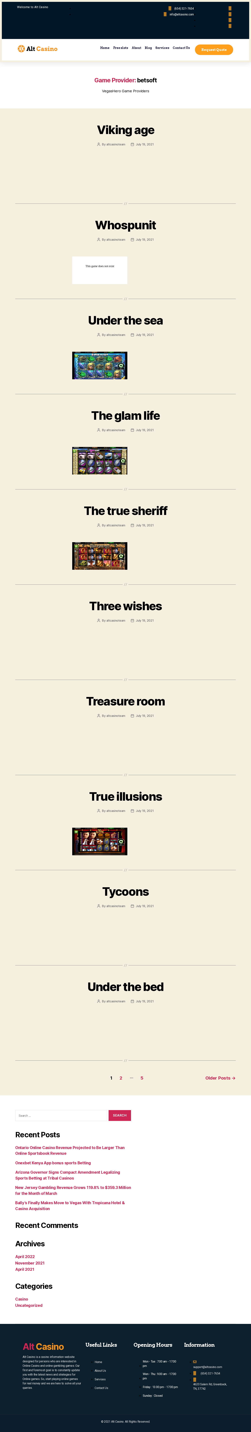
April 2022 (25, 1256)
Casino (21, 1299)
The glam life (125, 415)
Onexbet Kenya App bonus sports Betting (53, 1163)
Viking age (125, 130)
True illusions (125, 796)
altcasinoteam (116, 144)
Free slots (120, 48)
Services (162, 48)
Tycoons (125, 891)
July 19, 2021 (145, 144)
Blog (148, 48)
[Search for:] (60, 1116)
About (136, 48)
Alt (43, 1346)
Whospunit (125, 225)
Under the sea (125, 320)
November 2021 (30, 1263)
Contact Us (181, 48)
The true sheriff (125, 511)
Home (105, 48)
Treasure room (125, 701)
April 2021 (24, 1269)
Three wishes (125, 606)
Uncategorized (29, 1305)
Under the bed (125, 987)
